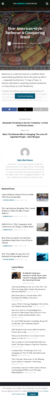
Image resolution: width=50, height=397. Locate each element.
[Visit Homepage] (25, 3)
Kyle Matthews (20, 43)
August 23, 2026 (24, 355)
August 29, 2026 (29, 283)
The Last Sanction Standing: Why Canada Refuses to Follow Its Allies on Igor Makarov (18, 210)
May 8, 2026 (19, 259)
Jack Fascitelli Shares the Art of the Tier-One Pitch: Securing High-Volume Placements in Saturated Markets (29, 289)
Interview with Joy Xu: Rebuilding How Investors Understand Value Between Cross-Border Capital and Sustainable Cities (29, 312)
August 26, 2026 (39, 306)
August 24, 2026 (18, 347)
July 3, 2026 (19, 200)
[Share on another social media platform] (40, 109)
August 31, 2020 (35, 43)
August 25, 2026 (33, 332)
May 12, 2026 (19, 246)
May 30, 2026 (19, 230)
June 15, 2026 (19, 216)
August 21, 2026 (18, 364)
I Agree (33, 394)
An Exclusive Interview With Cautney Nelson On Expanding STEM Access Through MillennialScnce (29, 370)
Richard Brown (8, 200)
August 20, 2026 (31, 372)
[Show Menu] (3, 3)
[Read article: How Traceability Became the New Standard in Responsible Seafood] (42, 257)
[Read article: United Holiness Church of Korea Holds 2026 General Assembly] (42, 197)
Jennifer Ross (7, 216)
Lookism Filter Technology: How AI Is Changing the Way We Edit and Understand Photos (28, 352)
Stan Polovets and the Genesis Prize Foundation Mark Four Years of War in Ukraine (17, 240)
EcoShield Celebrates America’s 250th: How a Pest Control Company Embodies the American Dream (35, 276)
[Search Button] (47, 3)
